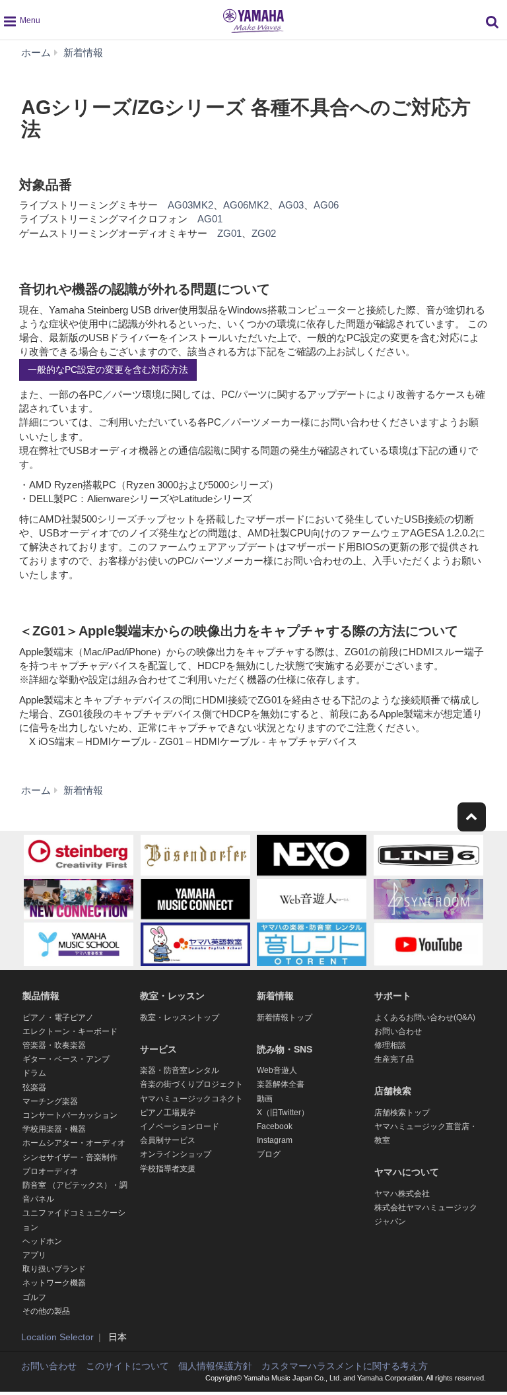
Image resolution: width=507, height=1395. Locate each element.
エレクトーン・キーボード (70, 1031)
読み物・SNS (284, 1049)
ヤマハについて (406, 1172)
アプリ (34, 1255)
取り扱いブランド (54, 1269)
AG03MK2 (190, 205)
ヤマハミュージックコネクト (191, 1098)
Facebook (274, 1126)
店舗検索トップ (402, 1112)
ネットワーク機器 (54, 1282)
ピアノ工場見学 (167, 1112)
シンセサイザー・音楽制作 (70, 1157)
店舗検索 (392, 1091)
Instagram (274, 1140)
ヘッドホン (42, 1241)
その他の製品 (46, 1311)
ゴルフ (34, 1297)
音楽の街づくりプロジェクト (191, 1084)
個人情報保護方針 (215, 1366)
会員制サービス (167, 1140)
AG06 (326, 205)
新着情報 (275, 995)
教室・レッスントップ (179, 1017)
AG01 (209, 218)
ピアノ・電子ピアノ (58, 1017)
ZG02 (264, 233)
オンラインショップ (175, 1154)
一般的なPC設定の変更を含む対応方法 (108, 369)
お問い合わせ (398, 1031)
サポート (392, 995)
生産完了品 (394, 1059)
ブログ (269, 1154)
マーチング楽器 (50, 1101)
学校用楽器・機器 (54, 1129)
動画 (265, 1098)
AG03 (291, 205)
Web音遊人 (277, 1070)
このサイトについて (127, 1366)
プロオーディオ (50, 1171)
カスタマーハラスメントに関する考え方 (344, 1366)
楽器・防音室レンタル (179, 1070)
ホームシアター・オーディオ (73, 1143)
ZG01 (229, 233)
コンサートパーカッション (70, 1115)
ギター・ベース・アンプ (66, 1059)
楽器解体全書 (280, 1084)
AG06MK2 (246, 205)
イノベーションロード (179, 1126)
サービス (158, 1049)
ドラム (34, 1073)
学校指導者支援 (167, 1168)
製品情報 (40, 995)
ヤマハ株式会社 (402, 1193)
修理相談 (390, 1045)
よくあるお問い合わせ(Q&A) (424, 1017)
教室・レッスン (172, 995)
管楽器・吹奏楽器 (54, 1045)
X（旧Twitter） (283, 1112)
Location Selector (57, 1337)
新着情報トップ (284, 1017)
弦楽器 (34, 1087)
